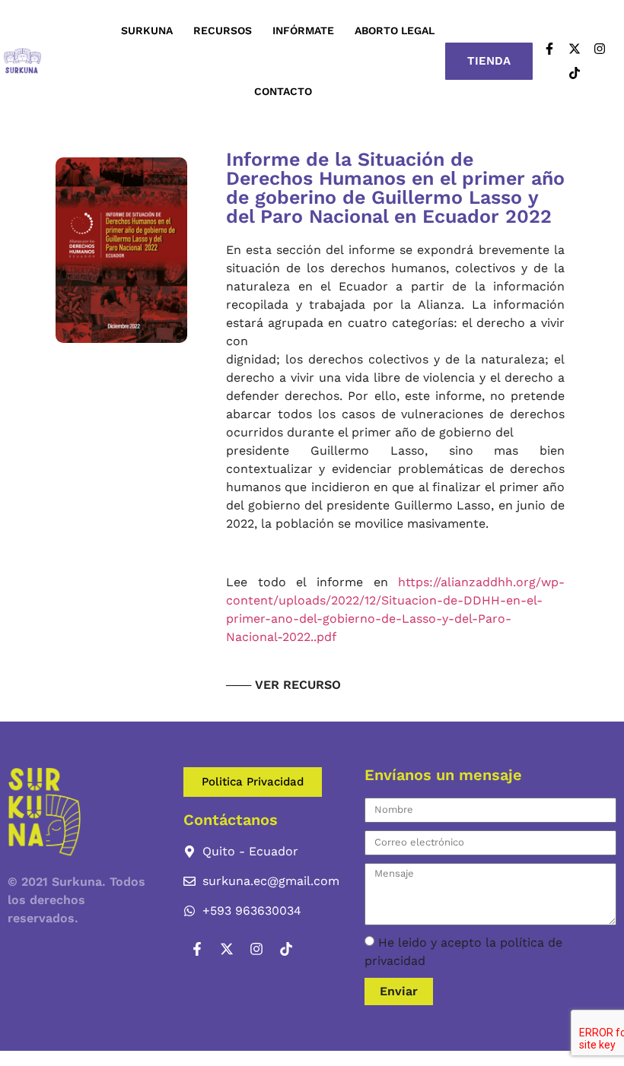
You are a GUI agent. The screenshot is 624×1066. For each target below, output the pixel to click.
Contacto (283, 91)
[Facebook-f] (549, 48)
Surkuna (147, 30)
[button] (283, 682)
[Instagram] (599, 48)
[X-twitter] (574, 48)
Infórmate (303, 30)
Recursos (222, 30)
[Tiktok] (574, 73)
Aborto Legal (395, 30)
